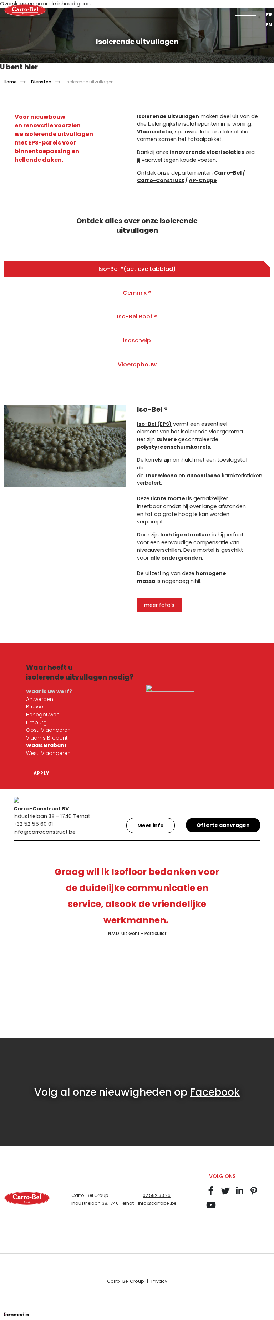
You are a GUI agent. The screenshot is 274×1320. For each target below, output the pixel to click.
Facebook (215, 1092)
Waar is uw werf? (49, 691)
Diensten (41, 82)
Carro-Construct (160, 180)
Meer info (150, 825)
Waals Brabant (46, 745)
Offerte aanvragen (223, 825)
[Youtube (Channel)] (211, 1208)
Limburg (36, 722)
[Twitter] (225, 1194)
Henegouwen (43, 714)
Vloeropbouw (137, 364)
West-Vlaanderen (48, 753)
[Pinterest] (253, 1194)
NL (268, 4)
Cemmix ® (137, 293)
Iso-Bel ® (137, 269)
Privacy (159, 1281)
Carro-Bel (228, 172)
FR (269, 14)
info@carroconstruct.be (45, 832)
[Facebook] (211, 1194)
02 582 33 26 (157, 1195)
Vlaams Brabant (47, 737)
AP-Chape (203, 180)
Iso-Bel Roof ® (137, 316)
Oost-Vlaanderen (48, 730)
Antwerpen (39, 699)
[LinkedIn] (239, 1194)
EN (268, 24)
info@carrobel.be (157, 1203)
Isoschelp (137, 340)
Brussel (35, 706)
